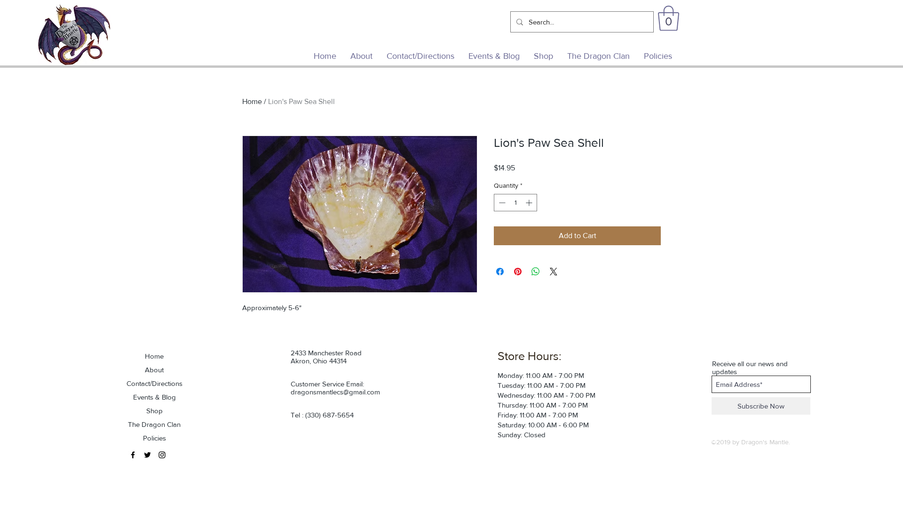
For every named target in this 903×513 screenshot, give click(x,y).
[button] (668, 18)
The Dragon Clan (154, 424)
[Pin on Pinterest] (517, 271)
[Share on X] (553, 271)
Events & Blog (154, 397)
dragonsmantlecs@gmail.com (335, 392)
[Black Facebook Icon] (132, 454)
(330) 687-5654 (329, 415)
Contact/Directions (154, 383)
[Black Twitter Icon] (147, 454)
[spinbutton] (515, 202)
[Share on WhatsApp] (535, 271)
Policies (154, 438)
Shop (154, 411)
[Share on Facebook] (500, 271)
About (154, 370)
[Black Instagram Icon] (162, 454)
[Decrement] (501, 202)
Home (252, 101)
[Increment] (530, 202)
